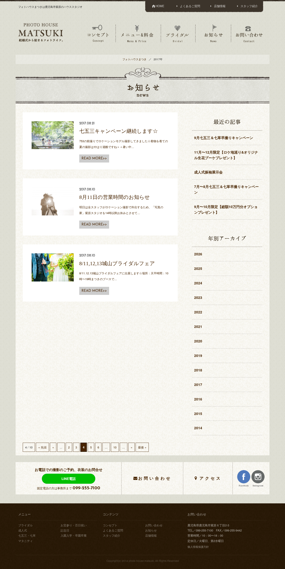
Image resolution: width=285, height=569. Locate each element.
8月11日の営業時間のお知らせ (114, 197)
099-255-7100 (86, 488)
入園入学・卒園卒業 (74, 535)
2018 (198, 370)
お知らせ (213, 33)
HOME (160, 6)
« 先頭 (42, 447)
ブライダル (177, 33)
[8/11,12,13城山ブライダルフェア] (53, 267)
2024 (198, 283)
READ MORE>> (94, 158)
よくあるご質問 (189, 6)
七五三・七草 (27, 535)
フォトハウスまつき (134, 59)
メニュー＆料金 (138, 33)
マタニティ (25, 541)
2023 (198, 297)
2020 (198, 341)
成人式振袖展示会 (208, 172)
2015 (198, 413)
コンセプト (97, 33)
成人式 (22, 530)
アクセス (211, 478)
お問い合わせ (249, 33)
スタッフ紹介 (249, 6)
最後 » (142, 447)
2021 (198, 326)
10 (114, 447)
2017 (198, 384)
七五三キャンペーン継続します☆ (118, 131)
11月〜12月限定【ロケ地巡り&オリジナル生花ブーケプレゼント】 (226, 155)
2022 (198, 312)
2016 (198, 399)
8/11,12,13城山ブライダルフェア (117, 263)
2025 (198, 268)
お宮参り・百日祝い (74, 525)
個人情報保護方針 (198, 546)
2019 (198, 355)
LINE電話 (68, 478)
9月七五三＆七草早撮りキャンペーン (223, 137)
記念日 (65, 530)
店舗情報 (219, 6)
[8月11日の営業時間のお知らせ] (53, 201)
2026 (198, 253)
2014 (198, 427)
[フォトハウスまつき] (40, 32)
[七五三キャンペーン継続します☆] (53, 135)
